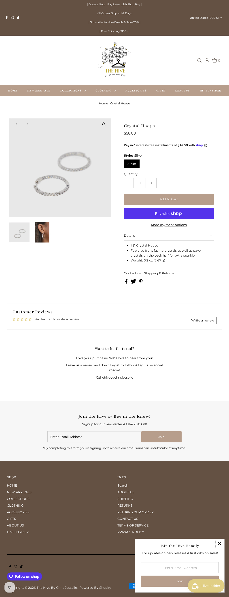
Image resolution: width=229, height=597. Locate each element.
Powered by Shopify (95, 588)
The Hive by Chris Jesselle (57, 588)
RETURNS (125, 506)
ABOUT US (182, 90)
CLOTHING (103, 90)
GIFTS (160, 90)
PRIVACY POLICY (130, 532)
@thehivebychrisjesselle (114, 377)
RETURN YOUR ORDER (135, 512)
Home (103, 103)
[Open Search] (199, 60)
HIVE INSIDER (210, 90)
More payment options (169, 225)
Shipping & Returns (159, 273)
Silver (131, 164)
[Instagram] (12, 17)
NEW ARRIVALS (38, 90)
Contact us (132, 273)
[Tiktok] (18, 17)
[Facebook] (7, 17)
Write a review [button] (202, 320)
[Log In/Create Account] (207, 60)
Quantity (131, 174)
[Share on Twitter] (134, 282)
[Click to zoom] (104, 124)
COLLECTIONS (71, 90)
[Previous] (16, 124)
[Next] (27, 124)
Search (122, 485)
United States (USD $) (204, 17)
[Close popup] (219, 544)
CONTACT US (127, 519)
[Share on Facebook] (126, 282)
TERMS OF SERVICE (132, 525)
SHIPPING (125, 499)
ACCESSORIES (135, 90)
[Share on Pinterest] (141, 282)
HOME (12, 90)
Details (129, 236)
